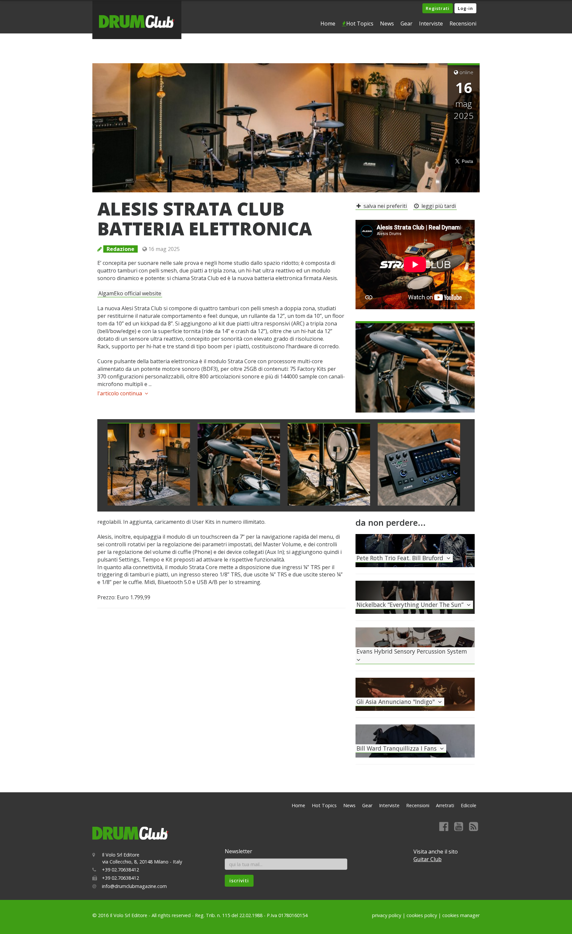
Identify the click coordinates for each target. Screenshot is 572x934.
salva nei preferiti (384, 206)
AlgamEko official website (129, 293)
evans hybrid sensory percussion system (413, 651)
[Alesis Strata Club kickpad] (329, 464)
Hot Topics (359, 23)
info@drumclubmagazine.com (134, 886)
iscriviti (239, 880)
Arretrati (445, 805)
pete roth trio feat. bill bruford (402, 558)
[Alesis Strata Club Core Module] (419, 464)
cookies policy (421, 915)
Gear (406, 23)
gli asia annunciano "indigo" (397, 702)
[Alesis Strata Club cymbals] (415, 366)
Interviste (431, 23)
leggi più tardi (437, 206)
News (387, 23)
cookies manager (461, 915)
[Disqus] (221, 697)
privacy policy (386, 915)
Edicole (468, 805)
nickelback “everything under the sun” (412, 605)
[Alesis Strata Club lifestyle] (149, 464)
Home (327, 23)
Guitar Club (427, 859)
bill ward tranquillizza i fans (398, 748)
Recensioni (463, 23)
